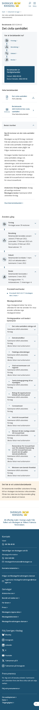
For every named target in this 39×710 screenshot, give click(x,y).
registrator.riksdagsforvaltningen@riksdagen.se (20, 581)
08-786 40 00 (9, 544)
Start (3, 12)
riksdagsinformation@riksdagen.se (18, 562)
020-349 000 (9, 558)
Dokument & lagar (14, 12)
